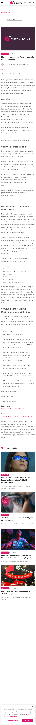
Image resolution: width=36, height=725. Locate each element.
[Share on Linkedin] (11, 73)
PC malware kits (19, 133)
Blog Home (4, 12)
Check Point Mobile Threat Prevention (14, 409)
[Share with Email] (19, 73)
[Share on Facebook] (2, 73)
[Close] (33, 707)
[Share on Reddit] (15, 73)
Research (10, 12)
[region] (18, 714)
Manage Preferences (13, 720)
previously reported (20, 230)
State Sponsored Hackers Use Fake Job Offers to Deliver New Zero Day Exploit (16, 556)
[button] (30, 2)
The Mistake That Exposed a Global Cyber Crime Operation (17, 519)
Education (5, 474)
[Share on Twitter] (6, 73)
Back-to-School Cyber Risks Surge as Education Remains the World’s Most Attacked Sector (15, 479)
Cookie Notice (13, 716)
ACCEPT (27, 720)
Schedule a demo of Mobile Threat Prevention (16, 416)
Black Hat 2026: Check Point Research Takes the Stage (15, 592)
